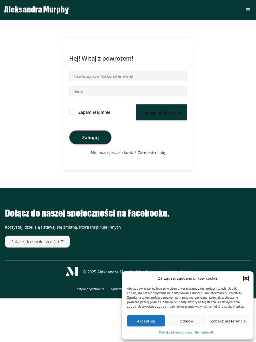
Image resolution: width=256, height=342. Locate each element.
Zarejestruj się (151, 152)
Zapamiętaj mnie (94, 112)
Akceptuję (146, 320)
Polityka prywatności (89, 289)
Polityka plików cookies (175, 332)
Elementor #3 (204, 332)
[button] (246, 278)
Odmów (187, 320)
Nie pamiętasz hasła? (162, 112)
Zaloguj (90, 137)
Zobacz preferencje (228, 320)
